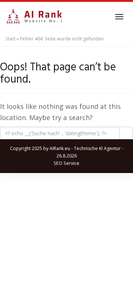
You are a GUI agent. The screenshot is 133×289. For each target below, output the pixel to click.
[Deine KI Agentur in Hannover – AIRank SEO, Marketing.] (34, 16)
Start (11, 39)
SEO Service (66, 163)
